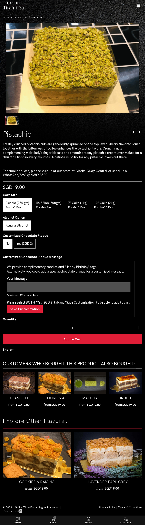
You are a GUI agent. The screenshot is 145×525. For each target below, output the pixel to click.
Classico (19, 398)
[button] (136, 456)
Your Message (17, 279)
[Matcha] (90, 383)
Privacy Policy (107, 507)
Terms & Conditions (130, 507)
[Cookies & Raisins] (54, 383)
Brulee (126, 398)
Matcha (90, 398)
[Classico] (19, 383)
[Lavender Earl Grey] (139, 132)
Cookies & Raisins (55, 400)
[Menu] (138, 4)
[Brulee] (133, 132)
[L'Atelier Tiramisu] (17, 4)
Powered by (11, 511)
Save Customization (25, 309)
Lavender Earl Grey (108, 482)
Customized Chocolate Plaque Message (32, 257)
